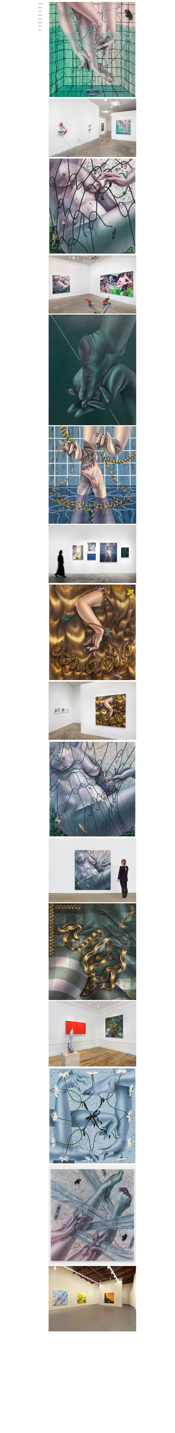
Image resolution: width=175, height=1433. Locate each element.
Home (40, 4)
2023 (40, 11)
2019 (40, 26)
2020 (40, 23)
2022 (40, 15)
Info (39, 30)
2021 (40, 19)
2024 (40, 8)
